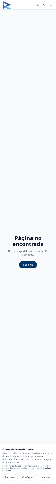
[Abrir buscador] (44, 4)
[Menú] (51, 4)
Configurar (28, 477)
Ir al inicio (28, 264)
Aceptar (46, 477)
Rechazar (10, 477)
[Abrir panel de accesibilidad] (37, 4)
